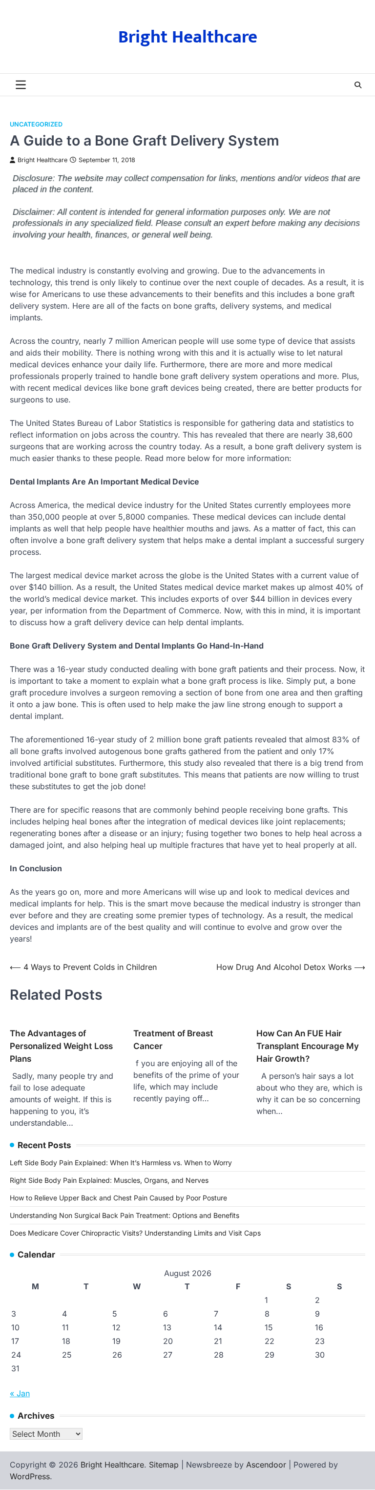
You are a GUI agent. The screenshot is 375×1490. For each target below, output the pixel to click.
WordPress (30, 1476)
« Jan (20, 1393)
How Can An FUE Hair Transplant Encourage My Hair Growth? (307, 1046)
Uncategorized (36, 124)
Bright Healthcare (187, 37)
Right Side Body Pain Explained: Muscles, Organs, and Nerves (109, 1180)
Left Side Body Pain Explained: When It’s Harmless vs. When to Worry (121, 1162)
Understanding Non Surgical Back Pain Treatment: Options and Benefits (124, 1215)
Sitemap (164, 1464)
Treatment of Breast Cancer (173, 1039)
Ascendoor (266, 1464)
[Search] (358, 85)
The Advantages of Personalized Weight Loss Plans (61, 1046)
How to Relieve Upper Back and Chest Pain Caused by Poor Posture (118, 1198)
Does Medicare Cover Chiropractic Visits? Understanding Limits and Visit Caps (135, 1233)
